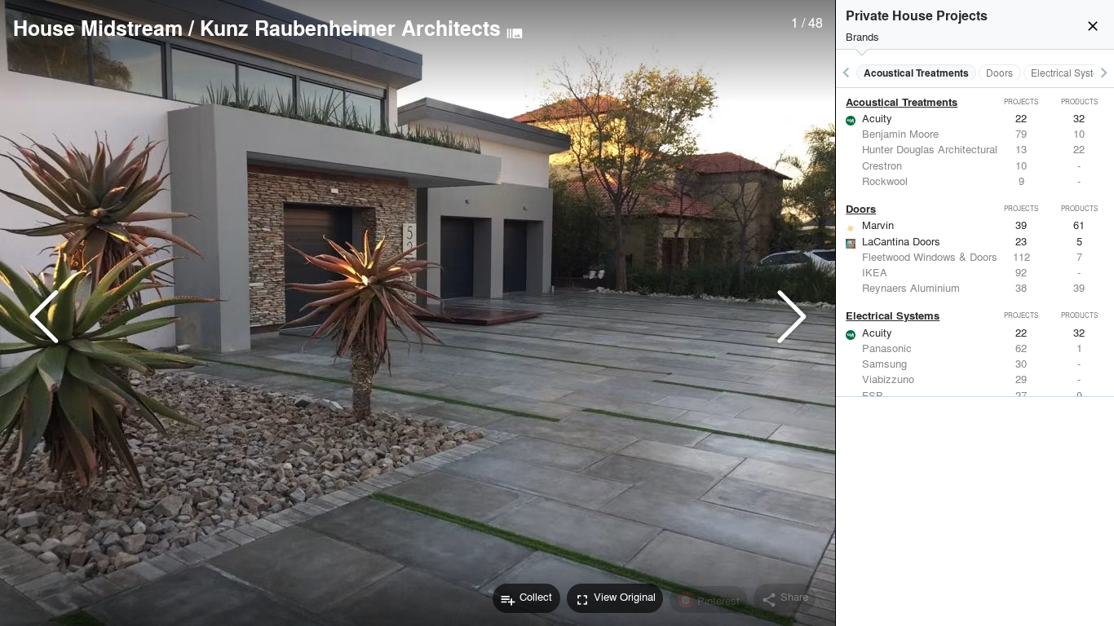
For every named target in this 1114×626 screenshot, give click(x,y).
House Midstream (98, 27)
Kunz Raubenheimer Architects (350, 27)
